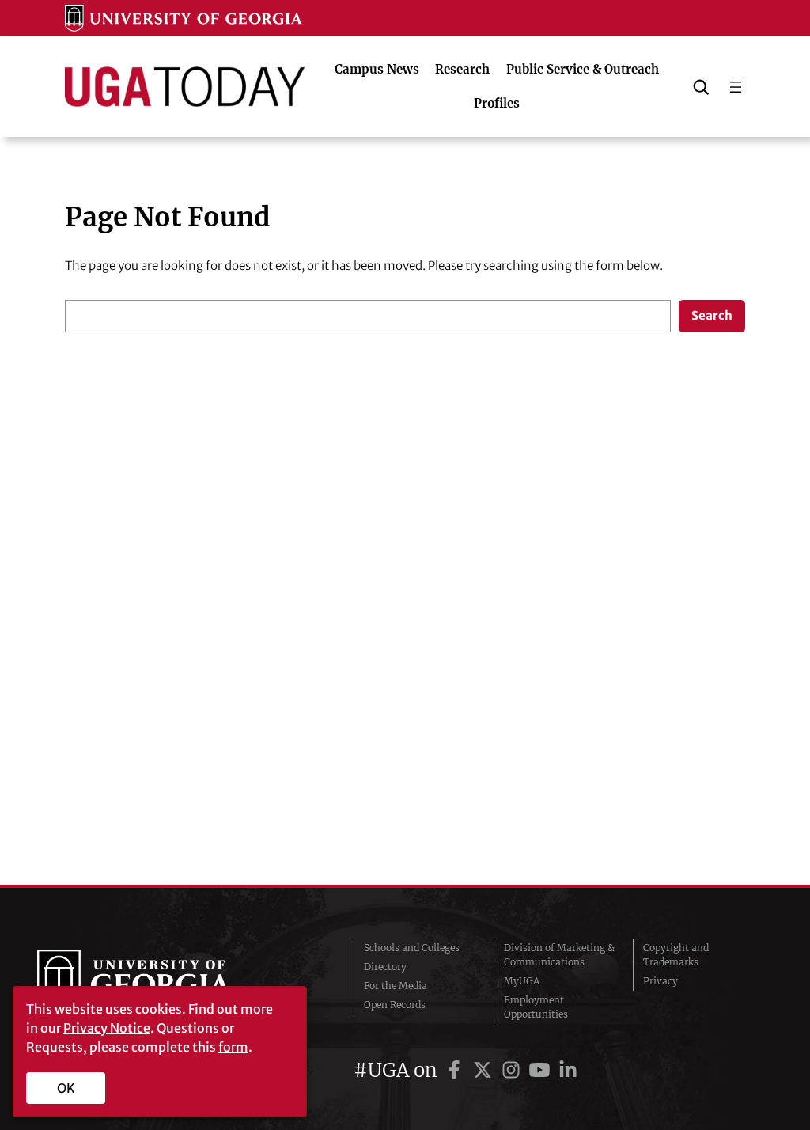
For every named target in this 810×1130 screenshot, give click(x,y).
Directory (385, 967)
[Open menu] (735, 87)
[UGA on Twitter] (485, 1070)
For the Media (395, 986)
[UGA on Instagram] (513, 1070)
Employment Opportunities (536, 1007)
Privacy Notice (106, 1028)
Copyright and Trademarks (676, 955)
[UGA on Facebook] (456, 1070)
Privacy (660, 981)
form (233, 1047)
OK (66, 1088)
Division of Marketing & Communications (559, 955)
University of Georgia (155, 981)
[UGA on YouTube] (542, 1070)
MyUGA (521, 981)
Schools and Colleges (412, 948)
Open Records (395, 1005)
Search (711, 315)
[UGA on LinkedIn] (568, 1070)
